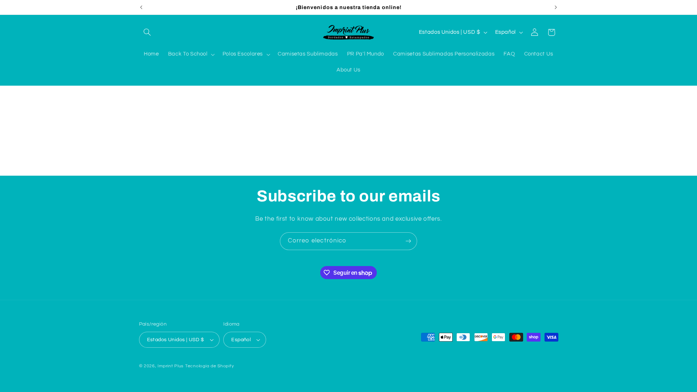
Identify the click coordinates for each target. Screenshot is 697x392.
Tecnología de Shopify (209, 366)
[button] (147, 32)
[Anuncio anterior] (141, 7)
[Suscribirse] (408, 241)
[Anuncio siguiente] (556, 7)
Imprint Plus (171, 366)
